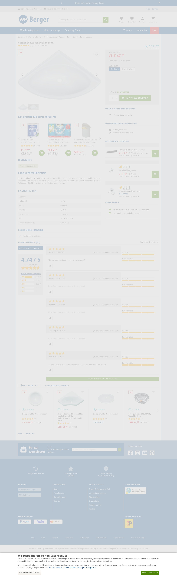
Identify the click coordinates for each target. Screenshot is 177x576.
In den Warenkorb (136, 98)
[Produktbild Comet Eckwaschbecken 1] (59, 75)
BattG (43, 538)
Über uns (57, 501)
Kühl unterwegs (52, 30)
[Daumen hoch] (50, 266)
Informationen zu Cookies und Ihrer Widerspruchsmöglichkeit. (73, 568)
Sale (154, 30)
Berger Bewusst (60, 497)
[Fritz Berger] (36, 19)
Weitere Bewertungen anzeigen (102, 379)
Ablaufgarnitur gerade (127, 171)
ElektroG (55, 538)
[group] (23, 107)
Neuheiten (142, 30)
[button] (61, 3)
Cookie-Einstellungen (138, 538)
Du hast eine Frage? (28, 490)
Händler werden (95, 505)
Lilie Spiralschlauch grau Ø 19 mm (132, 150)
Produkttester (59, 493)
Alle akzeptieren (150, 573)
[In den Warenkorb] (42, 153)
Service (155, 9)
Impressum (69, 538)
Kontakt (92, 509)
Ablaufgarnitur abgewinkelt (129, 191)
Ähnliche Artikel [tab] (30, 385)
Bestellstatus (94, 501)
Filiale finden (25, 495)
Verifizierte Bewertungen (31, 274)
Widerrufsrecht (101, 538)
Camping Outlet (73, 30)
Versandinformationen (97, 493)
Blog (148, 9)
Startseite (22, 37)
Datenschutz (84, 538)
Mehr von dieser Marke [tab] (57, 385)
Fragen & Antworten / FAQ (99, 489)
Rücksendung (94, 497)
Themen (127, 30)
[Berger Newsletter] (119, 449)
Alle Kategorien (31, 30)
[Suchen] (105, 20)
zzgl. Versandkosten (125, 60)
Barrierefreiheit (119, 538)
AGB (32, 538)
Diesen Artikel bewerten (30, 248)
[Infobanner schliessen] (159, 3)
